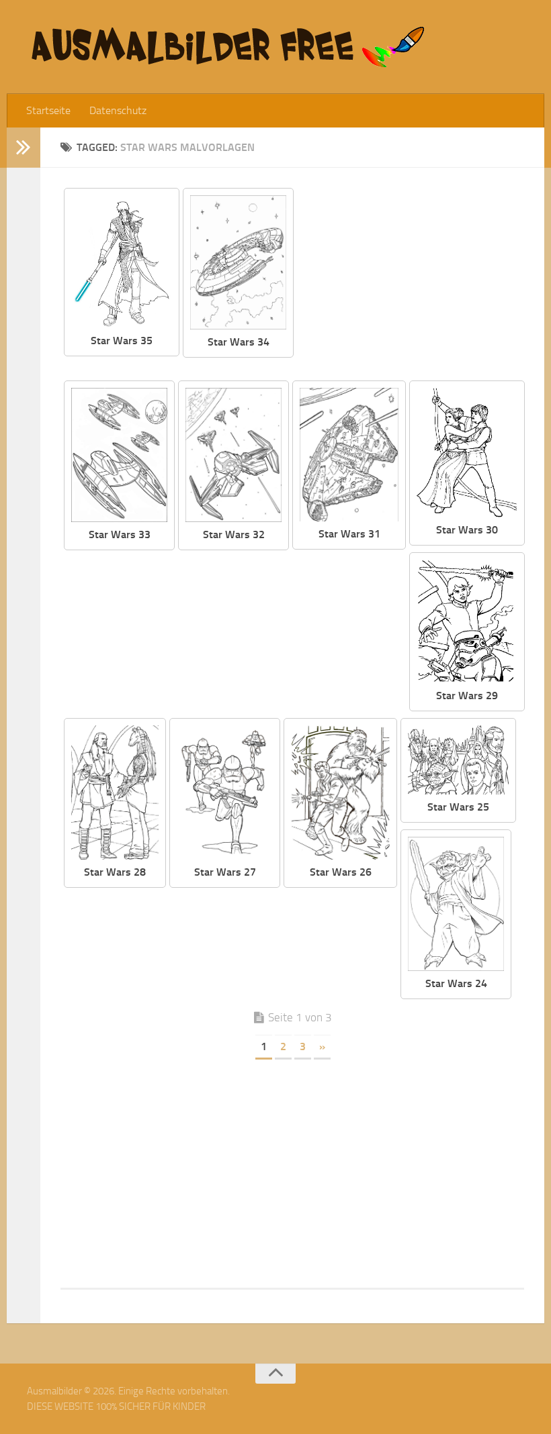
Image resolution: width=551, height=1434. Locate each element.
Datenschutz (117, 110)
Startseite (48, 110)
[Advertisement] (419, 282)
